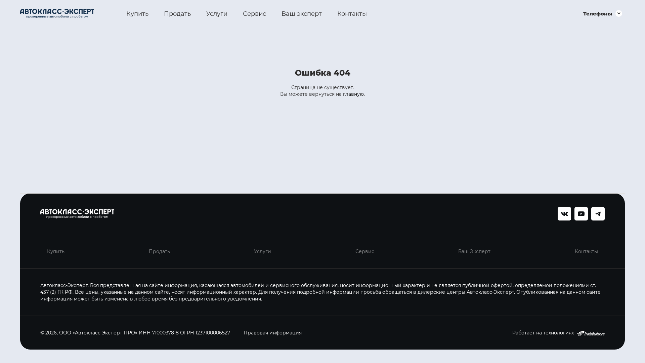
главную (353, 94)
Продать (177, 13)
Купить (137, 13)
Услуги (216, 13)
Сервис (254, 13)
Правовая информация (273, 332)
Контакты (352, 13)
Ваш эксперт (302, 13)
